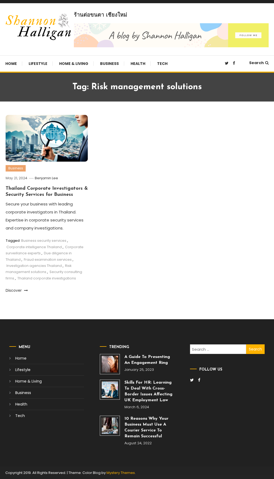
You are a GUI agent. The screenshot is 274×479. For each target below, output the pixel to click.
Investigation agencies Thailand (34, 265)
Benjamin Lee (46, 178)
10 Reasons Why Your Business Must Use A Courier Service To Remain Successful (146, 427)
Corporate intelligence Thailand (34, 247)
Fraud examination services (48, 259)
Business (109, 63)
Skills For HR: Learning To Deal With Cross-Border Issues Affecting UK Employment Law (148, 391)
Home (11, 63)
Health (138, 63)
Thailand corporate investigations (46, 278)
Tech (162, 63)
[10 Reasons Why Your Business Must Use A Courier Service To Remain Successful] (110, 426)
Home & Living (73, 63)
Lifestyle (38, 63)
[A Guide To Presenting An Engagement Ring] (110, 364)
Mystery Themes (120, 472)
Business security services (43, 240)
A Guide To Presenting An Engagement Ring (147, 360)
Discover (14, 290)
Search (256, 62)
